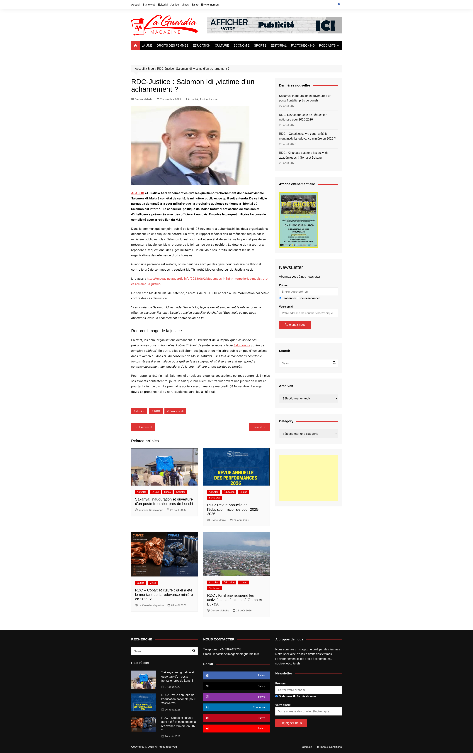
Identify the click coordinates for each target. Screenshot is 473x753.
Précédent (145, 427)
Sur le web (149, 4)
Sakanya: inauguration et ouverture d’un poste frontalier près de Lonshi (305, 98)
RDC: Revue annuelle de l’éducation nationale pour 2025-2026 (233, 509)
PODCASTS (327, 45)
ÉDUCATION (201, 45)
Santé (194, 4)
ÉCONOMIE (242, 45)
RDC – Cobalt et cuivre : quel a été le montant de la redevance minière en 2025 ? (164, 594)
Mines (185, 4)
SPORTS (260, 45)
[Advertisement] (308, 478)
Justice (174, 4)
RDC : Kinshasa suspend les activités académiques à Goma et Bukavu (234, 599)
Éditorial (163, 4)
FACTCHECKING (303, 45)
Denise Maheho (144, 99)
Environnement (210, 4)
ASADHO (137, 193)
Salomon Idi (242, 345)
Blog (151, 68)
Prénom (284, 285)
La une (213, 99)
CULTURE (222, 45)
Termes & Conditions (329, 746)
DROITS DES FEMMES (172, 45)
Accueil (135, 4)
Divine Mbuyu (219, 519)
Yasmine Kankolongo (151, 509)
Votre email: (286, 306)
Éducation (229, 492)
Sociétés (181, 492)
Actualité (193, 99)
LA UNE (147, 45)
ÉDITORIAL (279, 45)
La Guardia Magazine (151, 605)
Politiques (306, 746)
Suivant (257, 427)
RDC (157, 411)
